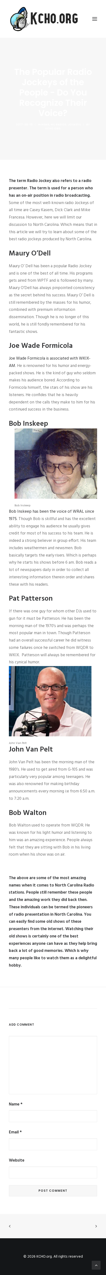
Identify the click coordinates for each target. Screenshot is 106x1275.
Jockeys (74, 124)
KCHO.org (53, 128)
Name (15, 1104)
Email (15, 1132)
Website (16, 1160)
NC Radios (59, 124)
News (45, 124)
